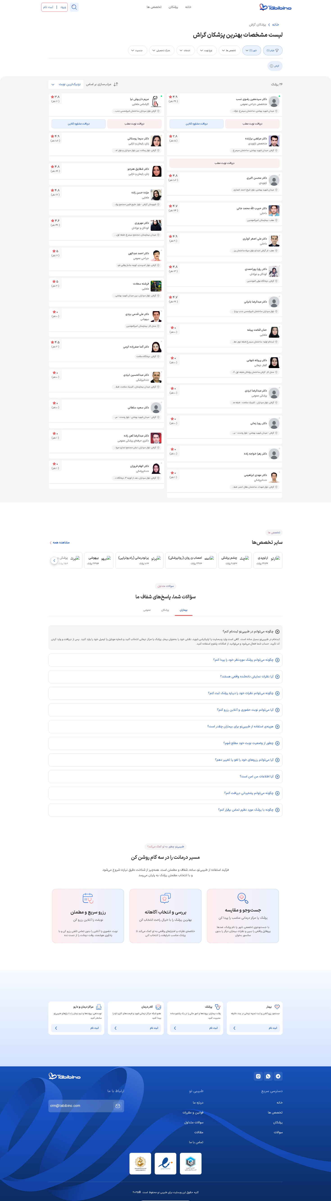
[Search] (74, 7)
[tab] (183, 611)
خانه (188, 7)
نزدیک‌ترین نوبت (70, 84)
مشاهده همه (61, 543)
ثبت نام (273, 1028)
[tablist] (165, 610)
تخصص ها (154, 7)
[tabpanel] (165, 721)
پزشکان (173, 7)
